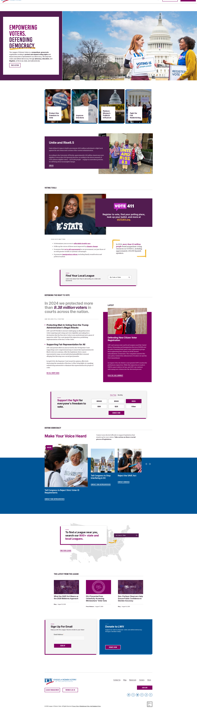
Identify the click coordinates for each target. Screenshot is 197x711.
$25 (116, 407)
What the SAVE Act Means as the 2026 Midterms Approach (66, 597)
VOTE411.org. (124, 219)
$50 (99, 407)
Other (133, 407)
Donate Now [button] (113, 647)
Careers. (142, 680)
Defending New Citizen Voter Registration (122, 339)
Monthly (120, 395)
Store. (149, 680)
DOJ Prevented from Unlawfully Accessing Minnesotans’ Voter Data (96, 598)
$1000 (99, 401)
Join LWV (144, 688)
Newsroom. (132, 680)
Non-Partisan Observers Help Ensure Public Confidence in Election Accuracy (130, 598)
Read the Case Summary (115, 375)
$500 (116, 401)
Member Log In (70, 690)
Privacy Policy (75, 706)
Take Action (15, 65)
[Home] (62, 682)
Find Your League (65, 550)
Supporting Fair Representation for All (66, 344)
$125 (134, 401)
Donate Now (116, 413)
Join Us (51, 165)
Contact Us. (117, 680)
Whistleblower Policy (84, 706)
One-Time (113, 395)
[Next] (150, 464)
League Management (52, 690)
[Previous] (147, 464)
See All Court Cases (53, 373)
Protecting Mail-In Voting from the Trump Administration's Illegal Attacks (67, 326)
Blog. (125, 680)
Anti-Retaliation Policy (95, 706)
